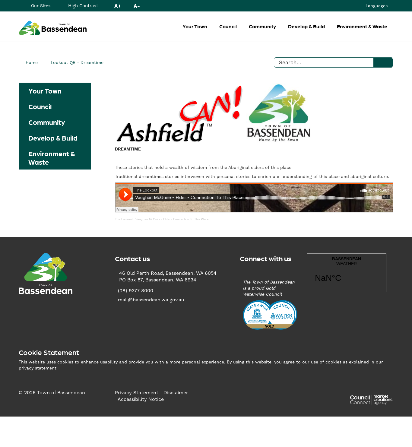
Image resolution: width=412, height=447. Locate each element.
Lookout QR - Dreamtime (77, 62)
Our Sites (40, 5)
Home (32, 62)
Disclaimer (175, 392)
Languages (377, 5)
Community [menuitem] (46, 122)
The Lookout (124, 219)
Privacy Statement (136, 392)
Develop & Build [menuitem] (53, 137)
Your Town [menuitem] (45, 90)
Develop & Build (306, 26)
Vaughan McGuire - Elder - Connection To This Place (172, 219)
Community (262, 26)
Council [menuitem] (40, 106)
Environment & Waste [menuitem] (51, 157)
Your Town (194, 26)
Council (228, 26)
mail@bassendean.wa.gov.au (151, 300)
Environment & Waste (362, 26)
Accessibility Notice (141, 399)
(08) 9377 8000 (135, 290)
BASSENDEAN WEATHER (346, 272)
